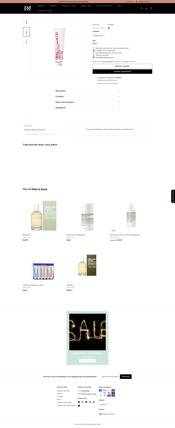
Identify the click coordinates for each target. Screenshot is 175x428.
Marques (41, 6)
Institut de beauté (104, 6)
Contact (60, 394)
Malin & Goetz (39, 189)
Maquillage (86, 6)
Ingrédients (61, 108)
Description (61, 91)
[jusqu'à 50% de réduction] (87, 332)
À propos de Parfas (63, 391)
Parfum (53, 6)
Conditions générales (64, 402)
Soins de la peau (69, 6)
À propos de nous (44, 11)
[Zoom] (59, 45)
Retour (59, 399)
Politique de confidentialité (66, 405)
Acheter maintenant (122, 71)
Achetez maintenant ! (87, 361)
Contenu (96, 31)
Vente (119, 6)
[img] (99, 28)
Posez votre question (65, 102)
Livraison (60, 96)
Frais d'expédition (107, 61)
